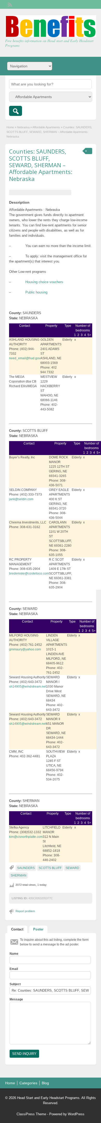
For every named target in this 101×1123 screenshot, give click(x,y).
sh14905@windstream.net (27, 686)
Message (16, 999)
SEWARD (72, 868)
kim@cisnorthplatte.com (26, 837)
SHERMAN (18, 875)
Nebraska (23, 127)
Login (90, 4)
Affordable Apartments (46, 127)
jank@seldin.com (21, 499)
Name (14, 953)
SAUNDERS (26, 868)
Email (14, 969)
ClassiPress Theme (31, 1114)
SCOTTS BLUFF (50, 868)
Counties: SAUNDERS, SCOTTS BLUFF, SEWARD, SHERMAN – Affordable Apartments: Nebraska (40, 164)
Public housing (36, 292)
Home (10, 127)
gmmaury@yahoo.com (25, 649)
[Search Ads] (15, 111)
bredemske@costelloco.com (29, 573)
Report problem (25, 911)
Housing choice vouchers (44, 282)
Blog (45, 1083)
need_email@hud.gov (24, 358)
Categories (28, 1083)
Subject (15, 984)
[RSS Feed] (9, 4)
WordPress (76, 1114)
